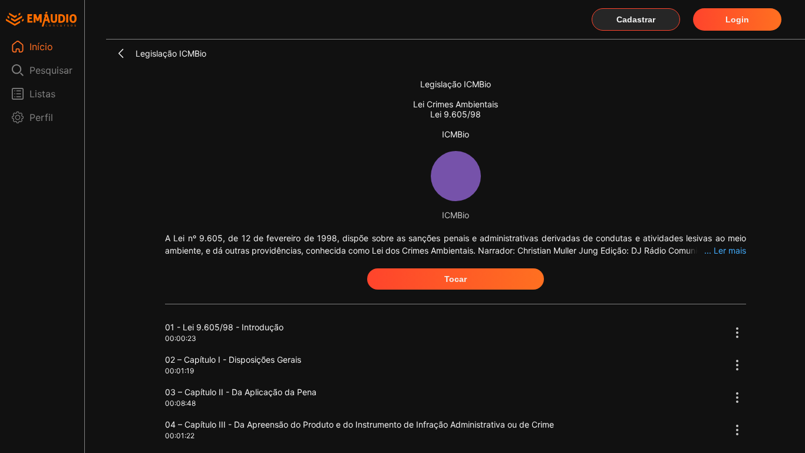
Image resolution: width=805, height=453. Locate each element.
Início (41, 46)
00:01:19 (179, 370)
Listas (42, 94)
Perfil (41, 117)
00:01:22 (179, 435)
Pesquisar (50, 70)
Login (737, 19)
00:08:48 (180, 403)
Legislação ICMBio (171, 53)
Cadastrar (635, 19)
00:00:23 (180, 338)
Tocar (455, 279)
